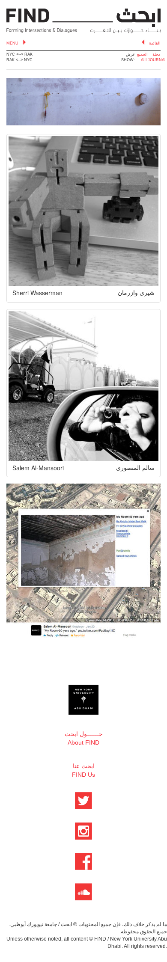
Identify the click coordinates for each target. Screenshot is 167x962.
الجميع (142, 54)
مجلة (156, 54)
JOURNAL (157, 60)
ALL (144, 60)
